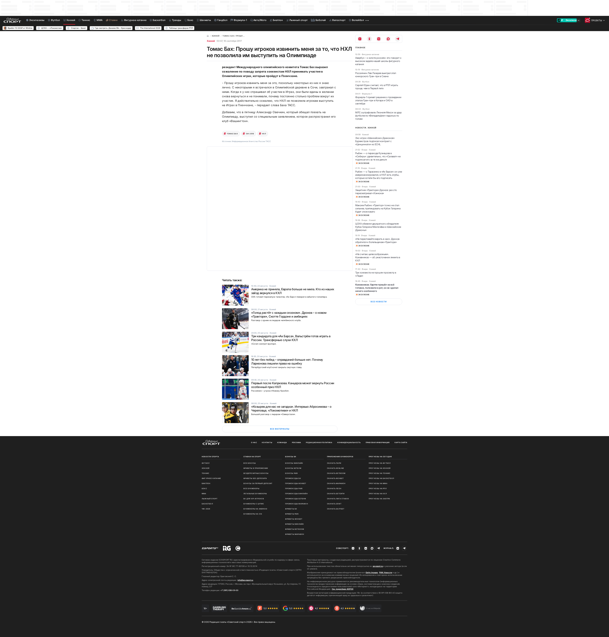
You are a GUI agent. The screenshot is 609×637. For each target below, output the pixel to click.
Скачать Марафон (336, 483)
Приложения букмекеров (340, 457)
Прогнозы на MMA (378, 483)
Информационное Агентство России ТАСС (251, 141)
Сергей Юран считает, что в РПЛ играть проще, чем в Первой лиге (376, 87)
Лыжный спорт (209, 499)
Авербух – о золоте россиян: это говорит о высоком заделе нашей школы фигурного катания (378, 61)
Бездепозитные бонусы (255, 473)
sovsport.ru (378, 566)
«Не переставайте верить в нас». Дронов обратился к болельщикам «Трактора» (377, 240)
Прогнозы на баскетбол (381, 478)
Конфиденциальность (349, 442)
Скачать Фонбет (335, 478)
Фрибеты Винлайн (294, 524)
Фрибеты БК (291, 509)
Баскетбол (207, 504)
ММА (204, 493)
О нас (254, 442)
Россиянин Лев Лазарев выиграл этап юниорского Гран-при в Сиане (375, 75)
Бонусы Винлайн (294, 463)
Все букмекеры (251, 488)
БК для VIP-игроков (253, 499)
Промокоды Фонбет (295, 483)
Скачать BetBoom (336, 473)
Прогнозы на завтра (379, 499)
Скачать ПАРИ (334, 463)
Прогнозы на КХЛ (378, 493)
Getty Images (372, 572)
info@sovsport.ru (245, 580)
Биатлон (206, 483)
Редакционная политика (319, 442)
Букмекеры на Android (255, 509)
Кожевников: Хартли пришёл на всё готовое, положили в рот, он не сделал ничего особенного (376, 287)
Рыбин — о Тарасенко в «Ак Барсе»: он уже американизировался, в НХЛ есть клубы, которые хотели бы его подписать (378, 174)
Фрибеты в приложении (255, 468)
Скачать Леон (334, 488)
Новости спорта (210, 457)
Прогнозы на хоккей (380, 468)
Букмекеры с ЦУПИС (253, 504)
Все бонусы (249, 463)
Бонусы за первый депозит (257, 483)
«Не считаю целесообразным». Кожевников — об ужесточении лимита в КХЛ (377, 257)
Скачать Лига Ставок (338, 499)
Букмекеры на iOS (252, 514)
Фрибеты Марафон (294, 534)
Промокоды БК (293, 478)
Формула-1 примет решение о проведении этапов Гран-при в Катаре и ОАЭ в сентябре (378, 100)
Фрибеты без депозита (255, 478)
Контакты (267, 442)
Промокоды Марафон (296, 504)
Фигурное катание (211, 478)
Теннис (205, 473)
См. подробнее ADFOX (342, 589)
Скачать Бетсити (336, 493)
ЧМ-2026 (206, 509)
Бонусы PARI (291, 473)
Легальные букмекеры (255, 493)
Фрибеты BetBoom (294, 529)
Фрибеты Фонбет (293, 519)
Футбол (206, 463)
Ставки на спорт (252, 457)
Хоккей (211, 41)
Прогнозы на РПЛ (378, 488)
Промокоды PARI (294, 488)
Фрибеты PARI (292, 514)
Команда (282, 442)
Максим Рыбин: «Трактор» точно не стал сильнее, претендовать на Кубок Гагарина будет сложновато (377, 208)
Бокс (204, 488)
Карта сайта (401, 442)
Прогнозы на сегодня (380, 457)
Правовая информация (378, 442)
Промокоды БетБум (295, 499)
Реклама (296, 442)
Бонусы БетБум (293, 468)
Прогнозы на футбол (380, 463)
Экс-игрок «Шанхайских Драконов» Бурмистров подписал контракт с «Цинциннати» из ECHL (375, 141)
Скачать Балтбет (335, 509)
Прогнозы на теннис (379, 473)
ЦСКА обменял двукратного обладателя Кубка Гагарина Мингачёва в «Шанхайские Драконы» (378, 227)
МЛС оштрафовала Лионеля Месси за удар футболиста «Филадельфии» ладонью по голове (378, 115)
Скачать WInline (335, 468)
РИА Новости (385, 572)
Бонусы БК (290, 457)
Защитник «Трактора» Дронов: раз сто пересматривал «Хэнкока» (376, 192)
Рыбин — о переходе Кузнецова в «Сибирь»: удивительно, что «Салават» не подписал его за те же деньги (377, 156)
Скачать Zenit (334, 504)
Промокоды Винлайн (296, 493)
